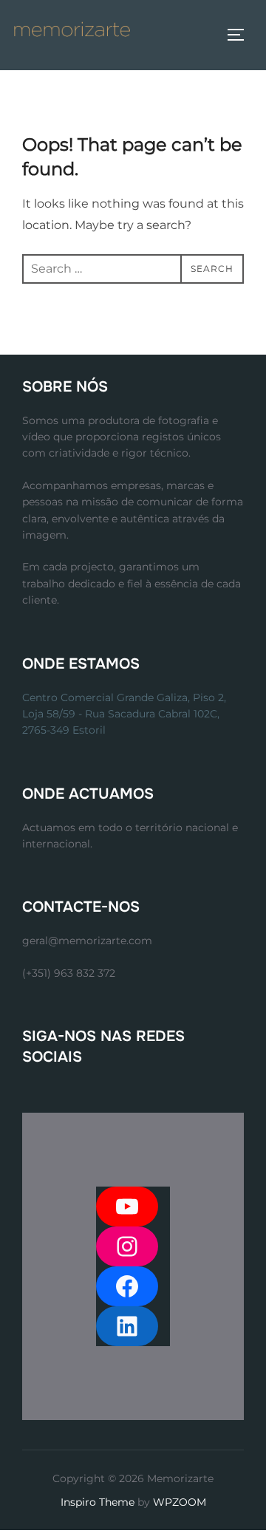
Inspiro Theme (97, 1502)
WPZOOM (179, 1502)
